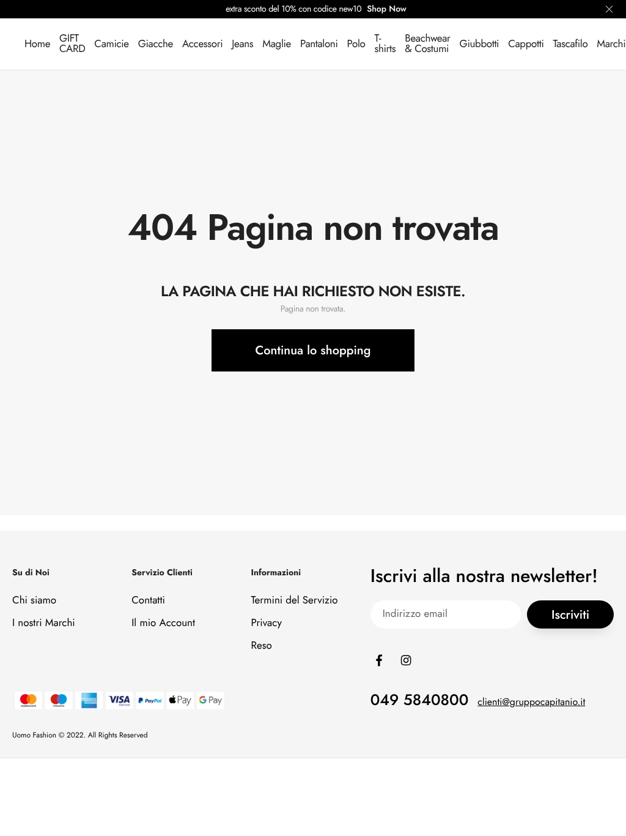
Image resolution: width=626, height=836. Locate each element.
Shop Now (387, 9)
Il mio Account (163, 623)
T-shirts (385, 43)
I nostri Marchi (43, 623)
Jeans (242, 44)
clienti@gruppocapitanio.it (531, 702)
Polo (356, 44)
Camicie (111, 44)
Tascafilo (570, 44)
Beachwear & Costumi (427, 43)
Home (37, 44)
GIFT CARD (72, 43)
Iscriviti (570, 615)
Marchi (611, 44)
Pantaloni (319, 44)
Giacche (155, 44)
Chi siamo (34, 600)
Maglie (276, 44)
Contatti (148, 600)
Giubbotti (479, 44)
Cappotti (525, 44)
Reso (261, 645)
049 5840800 (419, 700)
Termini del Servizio (294, 600)
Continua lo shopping (313, 350)
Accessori (202, 44)
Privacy (266, 623)
